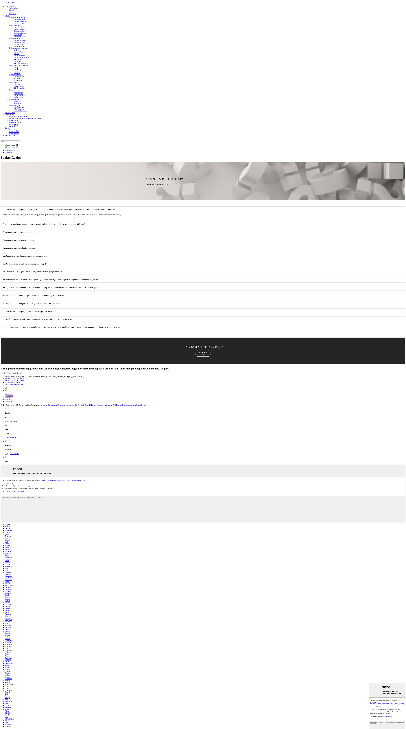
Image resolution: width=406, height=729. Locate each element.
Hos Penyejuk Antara (21, 63)
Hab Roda (17, 78)
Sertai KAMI (13, 126)
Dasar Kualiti (13, 120)
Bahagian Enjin (14, 105)
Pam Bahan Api (19, 107)
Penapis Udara (18, 92)
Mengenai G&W (10, 6)
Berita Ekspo (13, 130)
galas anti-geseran (68, 405)
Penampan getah (19, 46)
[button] (203, 353)
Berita (7, 128)
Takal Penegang (19, 109)
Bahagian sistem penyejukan (18, 48)
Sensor (16, 101)
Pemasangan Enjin (20, 40)
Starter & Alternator (20, 111)
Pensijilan (12, 14)
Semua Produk (141, 405)
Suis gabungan (18, 84)
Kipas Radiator (19, 52)
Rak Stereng (18, 35)
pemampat (17, 73)
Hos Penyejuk (79, 405)
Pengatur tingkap (19, 86)
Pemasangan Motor (54, 405)
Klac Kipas (17, 61)
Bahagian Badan (14, 82)
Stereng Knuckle (19, 37)
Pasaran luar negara (15, 122)
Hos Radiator (18, 59)
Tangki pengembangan (21, 57)
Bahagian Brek (19, 103)
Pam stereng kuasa (20, 33)
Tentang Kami (14, 8)
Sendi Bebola (18, 27)
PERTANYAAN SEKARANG (11, 373)
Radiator (16, 50)
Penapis (11, 90)
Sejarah (11, 10)
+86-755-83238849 (11, 421)
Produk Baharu (10, 113)
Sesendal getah (18, 44)
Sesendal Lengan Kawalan (94, 405)
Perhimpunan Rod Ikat (111, 405)
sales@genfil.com (11, 437)
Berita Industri (14, 134)
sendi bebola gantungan (127, 405)
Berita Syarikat (14, 132)
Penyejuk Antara (19, 56)
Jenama (11, 12)
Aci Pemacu (18, 80)
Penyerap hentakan (20, 21)
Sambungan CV (19, 76)
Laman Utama (10, 150)
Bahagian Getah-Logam (17, 38)
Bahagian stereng (15, 25)
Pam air (16, 54)
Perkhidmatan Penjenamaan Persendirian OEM (25, 118)
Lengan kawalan (19, 19)
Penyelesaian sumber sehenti (18, 116)
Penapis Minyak (19, 97)
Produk (7, 16)
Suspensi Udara (19, 23)
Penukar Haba (18, 71)
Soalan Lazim (14, 124)
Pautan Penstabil (19, 29)
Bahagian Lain (14, 99)
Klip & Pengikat (19, 88)
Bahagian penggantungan (17, 17)
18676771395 (14, 454)
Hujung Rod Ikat (19, 31)
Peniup (16, 67)
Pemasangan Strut (19, 42)
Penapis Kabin (18, 94)
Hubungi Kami (10, 135)
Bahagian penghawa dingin (18, 65)
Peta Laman (43, 405)
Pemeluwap (17, 69)
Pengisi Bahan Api (20, 96)
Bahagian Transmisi (16, 75)
